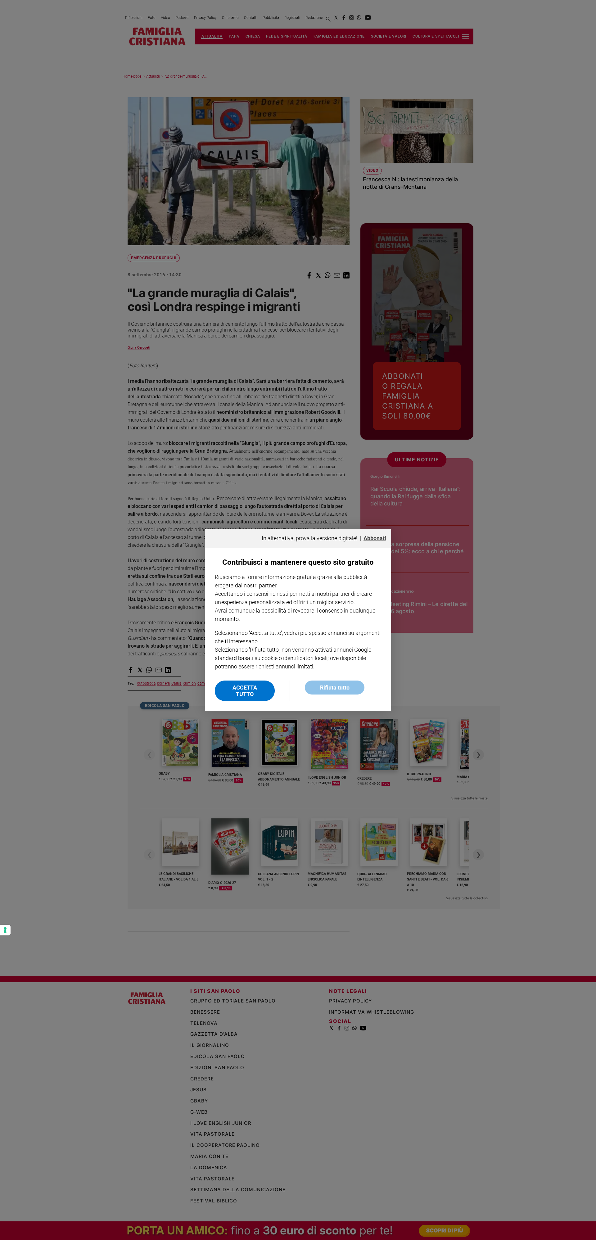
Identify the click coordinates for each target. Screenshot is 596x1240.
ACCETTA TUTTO (245, 690)
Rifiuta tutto (335, 687)
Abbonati (374, 538)
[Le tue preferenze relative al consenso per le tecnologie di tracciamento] (5, 930)
